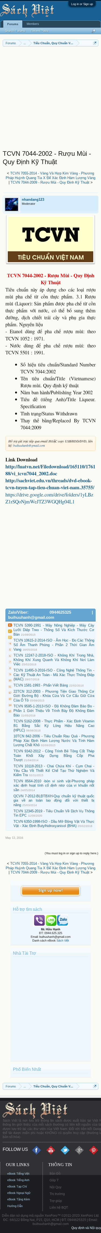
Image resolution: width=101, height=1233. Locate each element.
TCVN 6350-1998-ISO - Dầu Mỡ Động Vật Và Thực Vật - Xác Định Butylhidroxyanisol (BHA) (53, 824)
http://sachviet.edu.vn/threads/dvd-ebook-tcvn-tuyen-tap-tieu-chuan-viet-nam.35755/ (49, 484)
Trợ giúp (56, 1201)
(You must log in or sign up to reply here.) (71, 853)
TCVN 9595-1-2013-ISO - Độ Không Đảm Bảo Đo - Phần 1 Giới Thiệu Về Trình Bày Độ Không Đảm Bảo (53, 710)
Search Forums (15, 30)
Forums (12, 24)
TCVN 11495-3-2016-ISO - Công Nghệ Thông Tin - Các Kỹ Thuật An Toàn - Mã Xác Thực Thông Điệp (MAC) (53, 674)
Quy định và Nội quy (86, 1228)
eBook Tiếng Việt (18, 1173)
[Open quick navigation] (95, 43)
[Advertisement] (50, 99)
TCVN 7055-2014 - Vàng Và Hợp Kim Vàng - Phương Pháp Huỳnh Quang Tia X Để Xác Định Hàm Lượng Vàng (50, 175)
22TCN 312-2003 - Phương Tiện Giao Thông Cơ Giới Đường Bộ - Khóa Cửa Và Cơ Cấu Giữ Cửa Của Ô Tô (53, 695)
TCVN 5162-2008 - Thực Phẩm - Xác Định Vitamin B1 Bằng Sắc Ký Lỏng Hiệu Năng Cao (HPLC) (53, 725)
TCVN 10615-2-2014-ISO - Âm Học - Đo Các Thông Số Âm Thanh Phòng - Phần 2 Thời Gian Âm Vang (53, 644)
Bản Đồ (55, 1173)
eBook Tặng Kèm (18, 1199)
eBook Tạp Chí (17, 1186)
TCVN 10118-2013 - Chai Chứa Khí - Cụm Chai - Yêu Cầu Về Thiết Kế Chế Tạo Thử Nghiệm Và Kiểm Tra (53, 770)
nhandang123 (33, 200)
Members (33, 23)
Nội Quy (55, 1187)
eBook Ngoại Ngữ (18, 1192)
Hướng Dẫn (15, 1206)
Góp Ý (54, 1180)
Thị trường (57, 1194)
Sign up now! (51, 891)
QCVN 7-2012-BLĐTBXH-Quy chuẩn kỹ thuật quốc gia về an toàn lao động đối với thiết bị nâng (53, 800)
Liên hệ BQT (59, 1207)
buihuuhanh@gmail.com (29, 445)
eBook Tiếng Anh (18, 1180)
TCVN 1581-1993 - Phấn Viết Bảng (40, 685)
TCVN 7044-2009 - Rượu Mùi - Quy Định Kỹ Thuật (50, 182)
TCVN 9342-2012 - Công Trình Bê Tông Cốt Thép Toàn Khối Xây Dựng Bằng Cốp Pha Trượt (53, 755)
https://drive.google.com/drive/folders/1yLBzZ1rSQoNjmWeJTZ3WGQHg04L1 (49, 498)
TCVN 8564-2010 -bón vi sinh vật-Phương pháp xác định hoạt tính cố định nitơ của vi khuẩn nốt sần (53, 785)
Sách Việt (63, 940)
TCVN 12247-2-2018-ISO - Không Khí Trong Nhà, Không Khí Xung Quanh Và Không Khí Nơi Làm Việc (53, 659)
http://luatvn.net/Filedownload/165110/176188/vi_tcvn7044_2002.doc (50, 470)
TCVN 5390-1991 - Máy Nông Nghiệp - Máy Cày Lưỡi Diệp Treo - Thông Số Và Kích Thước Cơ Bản (53, 629)
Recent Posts (39, 30)
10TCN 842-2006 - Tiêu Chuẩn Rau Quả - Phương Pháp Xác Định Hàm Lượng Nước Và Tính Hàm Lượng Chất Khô (53, 740)
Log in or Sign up (82, 4)
